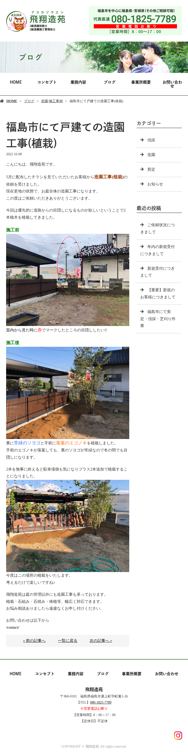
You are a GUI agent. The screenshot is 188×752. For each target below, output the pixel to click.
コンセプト (47, 82)
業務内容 (78, 82)
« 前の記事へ (34, 641)
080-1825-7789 (100, 702)
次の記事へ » (101, 641)
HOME (16, 82)
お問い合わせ (172, 84)
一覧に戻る (67, 641)
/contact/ (12, 627)
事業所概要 (141, 82)
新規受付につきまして (157, 272)
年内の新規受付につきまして (157, 250)
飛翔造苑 (94, 689)
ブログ (110, 82)
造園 (44, 101)
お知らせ (155, 184)
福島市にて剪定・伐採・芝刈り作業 (158, 319)
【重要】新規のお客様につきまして (158, 293)
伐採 (151, 140)
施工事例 (56, 101)
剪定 (151, 169)
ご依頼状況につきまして (157, 228)
